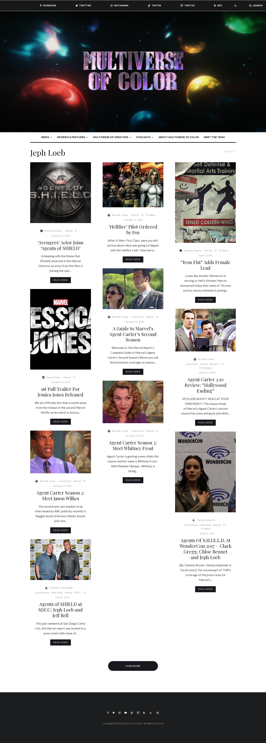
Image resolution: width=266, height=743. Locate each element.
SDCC (77, 592)
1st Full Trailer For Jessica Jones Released (60, 391)
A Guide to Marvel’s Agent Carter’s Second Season (133, 334)
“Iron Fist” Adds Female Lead (205, 265)
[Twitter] (114, 713)
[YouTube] (125, 713)
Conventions (42, 592)
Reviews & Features (71, 137)
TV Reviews (205, 367)
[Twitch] (138, 713)
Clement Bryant (206, 520)
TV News (150, 215)
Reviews (214, 364)
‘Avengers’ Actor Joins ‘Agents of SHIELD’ (60, 245)
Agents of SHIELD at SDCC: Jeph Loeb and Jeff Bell (60, 609)
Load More (133, 666)
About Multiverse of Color (179, 137)
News (45, 137)
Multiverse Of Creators (110, 137)
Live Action (65, 481)
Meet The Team (214, 137)
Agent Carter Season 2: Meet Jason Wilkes (60, 495)
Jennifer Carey (48, 481)
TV (76, 230)
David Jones (53, 377)
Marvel (69, 230)
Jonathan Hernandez (61, 587)
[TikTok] (132, 713)
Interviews (57, 592)
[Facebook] (108, 713)
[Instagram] (119, 713)
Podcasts (143, 137)
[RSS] (144, 713)
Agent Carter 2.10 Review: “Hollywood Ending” (205, 385)
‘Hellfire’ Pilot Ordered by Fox (133, 229)
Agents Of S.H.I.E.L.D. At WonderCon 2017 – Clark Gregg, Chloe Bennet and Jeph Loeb (206, 548)
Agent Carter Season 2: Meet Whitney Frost (133, 445)
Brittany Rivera (53, 230)
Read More (60, 280)
